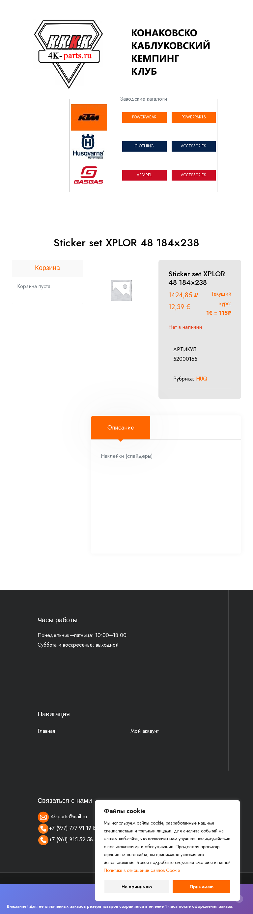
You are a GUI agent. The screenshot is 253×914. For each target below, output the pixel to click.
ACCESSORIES (193, 146)
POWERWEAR (144, 117)
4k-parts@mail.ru (68, 816)
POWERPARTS (194, 117)
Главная (46, 731)
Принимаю (201, 886)
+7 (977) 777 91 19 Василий (81, 828)
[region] (167, 850)
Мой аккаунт (144, 731)
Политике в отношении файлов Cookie (142, 870)
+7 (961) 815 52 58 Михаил (81, 839)
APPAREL (144, 175)
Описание (120, 427)
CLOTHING (144, 146)
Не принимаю (137, 886)
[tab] (120, 427)
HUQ (201, 379)
